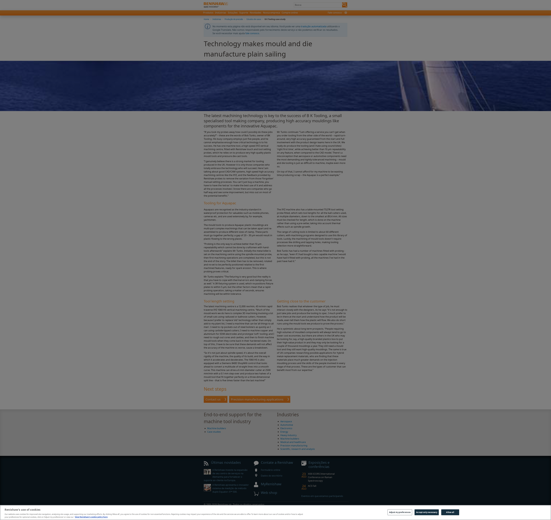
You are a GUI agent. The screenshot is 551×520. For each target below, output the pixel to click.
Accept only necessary (426, 512)
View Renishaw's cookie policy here (91, 517)
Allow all (450, 512)
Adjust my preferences (400, 512)
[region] (275, 512)
